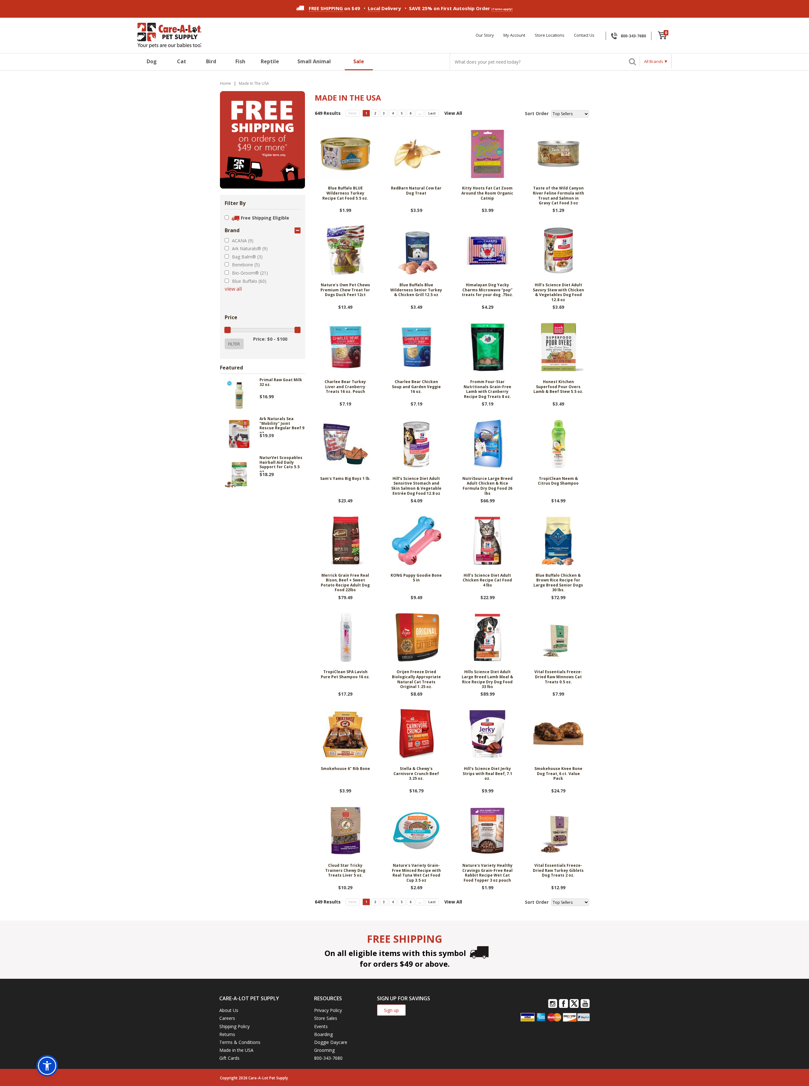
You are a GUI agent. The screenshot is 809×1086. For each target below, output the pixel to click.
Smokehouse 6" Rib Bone (345, 768)
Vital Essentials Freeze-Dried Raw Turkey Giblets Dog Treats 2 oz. (558, 870)
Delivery (384, 8)
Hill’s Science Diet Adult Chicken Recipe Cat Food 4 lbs (487, 580)
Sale (358, 61)
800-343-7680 (633, 36)
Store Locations (549, 35)
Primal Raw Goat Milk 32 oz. (280, 382)
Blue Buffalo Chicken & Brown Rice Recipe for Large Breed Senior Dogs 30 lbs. (558, 583)
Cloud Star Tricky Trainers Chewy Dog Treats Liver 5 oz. (345, 870)
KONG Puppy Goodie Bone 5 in (416, 578)
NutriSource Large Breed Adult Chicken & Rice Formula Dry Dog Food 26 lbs (487, 486)
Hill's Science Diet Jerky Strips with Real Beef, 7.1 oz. (487, 773)
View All (453, 113)
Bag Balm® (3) (247, 257)
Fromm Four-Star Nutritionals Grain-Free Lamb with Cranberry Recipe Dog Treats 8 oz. (487, 389)
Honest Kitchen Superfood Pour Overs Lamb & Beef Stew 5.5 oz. (558, 386)
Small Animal (314, 61)
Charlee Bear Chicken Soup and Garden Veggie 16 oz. (416, 386)
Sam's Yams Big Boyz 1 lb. (345, 478)
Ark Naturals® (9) (250, 248)
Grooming (324, 1050)
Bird (211, 61)
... (419, 113)
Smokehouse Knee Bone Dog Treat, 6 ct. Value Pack (558, 773)
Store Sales (325, 1018)
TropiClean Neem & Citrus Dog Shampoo (558, 481)
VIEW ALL (233, 288)
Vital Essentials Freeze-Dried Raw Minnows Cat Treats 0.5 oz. (558, 676)
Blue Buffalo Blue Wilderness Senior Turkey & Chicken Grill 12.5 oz (416, 289)
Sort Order (537, 113)
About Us (228, 1010)
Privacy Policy (328, 1010)
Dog (152, 61)
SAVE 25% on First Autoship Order (461, 8)
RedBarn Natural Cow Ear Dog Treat (416, 191)
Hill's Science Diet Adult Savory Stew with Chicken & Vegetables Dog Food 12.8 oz (558, 292)
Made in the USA (236, 1050)
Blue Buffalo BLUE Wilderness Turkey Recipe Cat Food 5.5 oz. (345, 193)
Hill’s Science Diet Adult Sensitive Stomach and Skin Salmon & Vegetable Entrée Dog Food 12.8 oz (416, 486)
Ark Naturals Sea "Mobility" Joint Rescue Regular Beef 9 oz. (281, 425)
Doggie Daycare (330, 1042)
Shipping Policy (234, 1026)
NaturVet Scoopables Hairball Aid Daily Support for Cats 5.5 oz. (280, 464)
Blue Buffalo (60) (249, 281)
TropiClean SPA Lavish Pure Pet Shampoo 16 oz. (345, 674)
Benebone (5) (246, 265)
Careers (227, 1018)
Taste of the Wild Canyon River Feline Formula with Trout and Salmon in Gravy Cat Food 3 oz (558, 196)
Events (321, 1026)
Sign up (391, 1010)
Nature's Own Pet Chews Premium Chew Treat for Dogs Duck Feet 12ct (345, 289)
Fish (240, 61)
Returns (227, 1034)
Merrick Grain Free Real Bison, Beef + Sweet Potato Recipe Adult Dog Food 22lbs (345, 583)
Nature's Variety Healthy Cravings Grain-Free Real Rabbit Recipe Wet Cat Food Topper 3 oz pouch (487, 873)
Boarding (323, 1034)
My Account (514, 35)
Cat (181, 61)
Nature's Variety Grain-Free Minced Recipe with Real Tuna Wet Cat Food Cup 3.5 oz (416, 873)
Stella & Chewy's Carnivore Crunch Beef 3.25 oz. (416, 773)
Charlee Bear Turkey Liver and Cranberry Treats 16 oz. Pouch (345, 386)
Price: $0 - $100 (270, 339)
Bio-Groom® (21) (250, 273)
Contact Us (584, 35)
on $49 (334, 8)
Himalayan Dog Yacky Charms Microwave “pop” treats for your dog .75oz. (487, 289)
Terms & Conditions (239, 1042)
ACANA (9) (242, 241)
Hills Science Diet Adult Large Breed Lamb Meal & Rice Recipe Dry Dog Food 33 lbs (487, 679)
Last (432, 113)
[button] (47, 1066)
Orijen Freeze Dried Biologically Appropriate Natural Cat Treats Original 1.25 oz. (416, 679)
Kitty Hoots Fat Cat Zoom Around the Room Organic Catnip (487, 193)
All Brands (653, 61)
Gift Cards (229, 1058)
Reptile (270, 61)
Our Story (485, 35)
